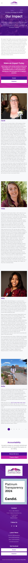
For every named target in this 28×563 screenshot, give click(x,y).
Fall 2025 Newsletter (14, 541)
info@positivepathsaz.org (15, 513)
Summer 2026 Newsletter (14, 535)
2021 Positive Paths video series (18, 402)
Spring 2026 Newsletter (14, 537)
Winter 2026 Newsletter (14, 539)
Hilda (3, 209)
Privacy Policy (23, 559)
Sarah (3, 121)
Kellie (3, 386)
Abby (3, 298)
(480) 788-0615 (15, 511)
